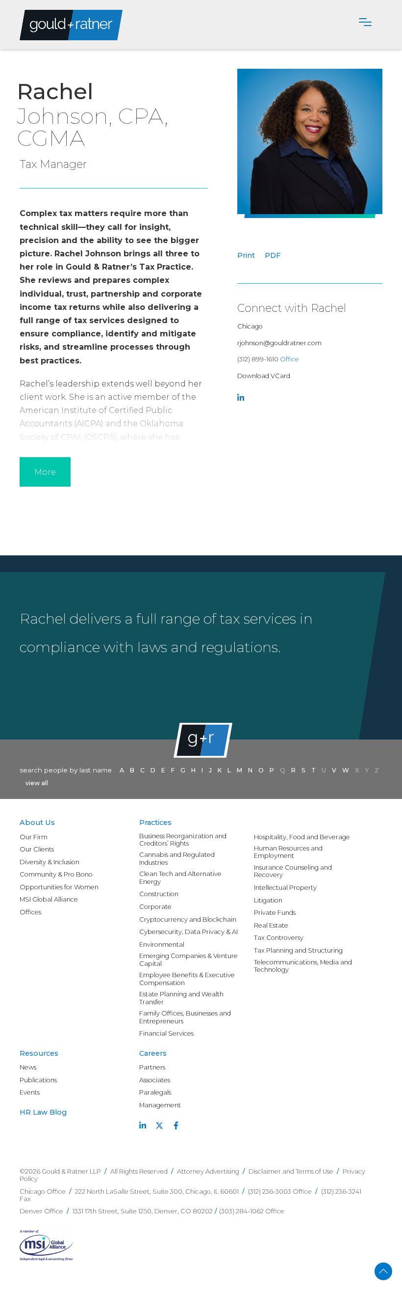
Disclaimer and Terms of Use (291, 1171)
